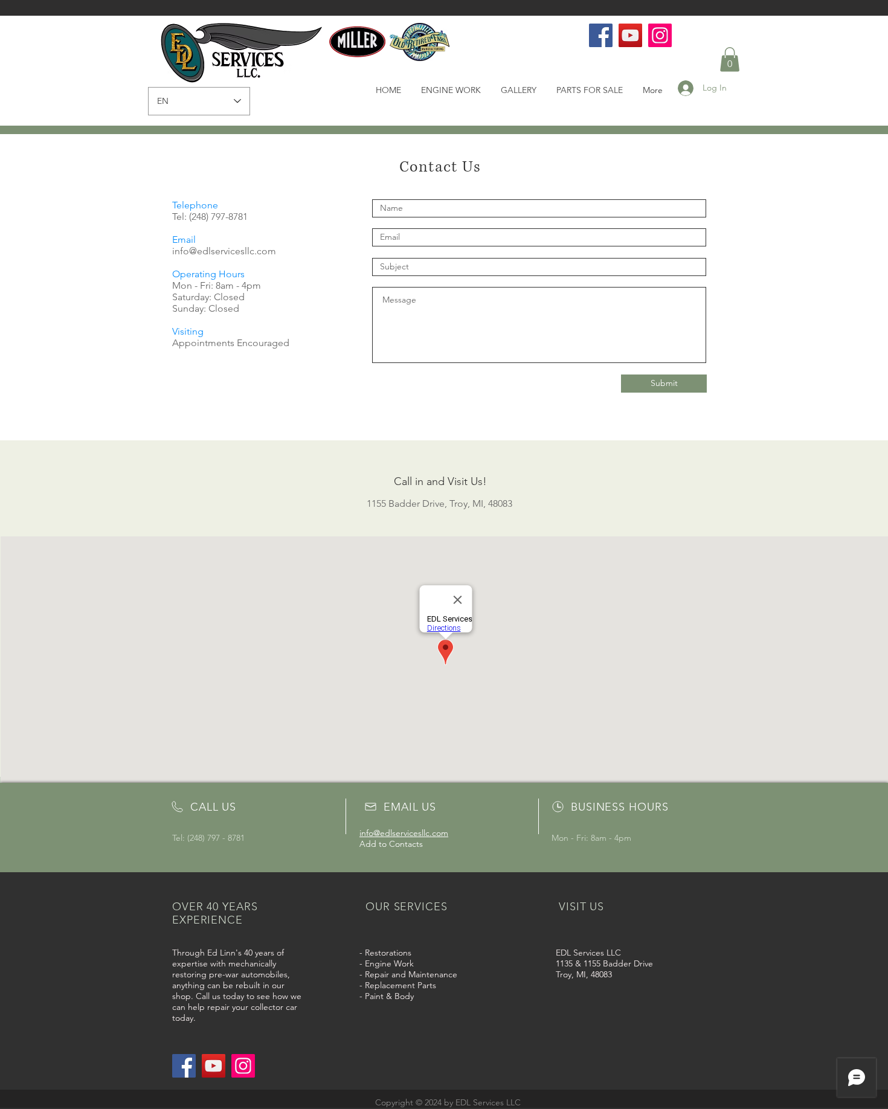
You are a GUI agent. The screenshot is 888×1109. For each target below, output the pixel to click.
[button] (729, 59)
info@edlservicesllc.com (224, 251)
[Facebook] (601, 35)
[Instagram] (660, 35)
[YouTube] (630, 35)
